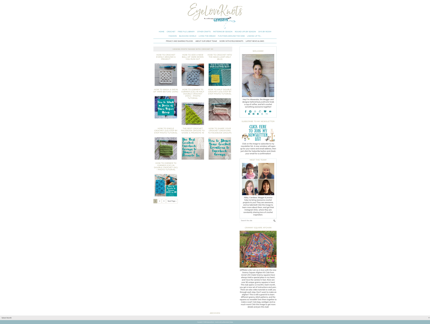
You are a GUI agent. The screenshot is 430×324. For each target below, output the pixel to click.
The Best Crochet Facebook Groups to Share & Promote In (193, 130)
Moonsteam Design (228, 322)
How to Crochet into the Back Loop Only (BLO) (220, 57)
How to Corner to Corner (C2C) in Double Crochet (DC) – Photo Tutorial (166, 166)
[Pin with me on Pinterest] (250, 111)
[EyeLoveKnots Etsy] (262, 114)
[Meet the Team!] (258, 179)
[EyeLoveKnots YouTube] (270, 111)
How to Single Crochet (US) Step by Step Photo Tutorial (165, 130)
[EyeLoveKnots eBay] (267, 114)
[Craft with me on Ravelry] (260, 111)
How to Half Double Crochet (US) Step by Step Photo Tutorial (220, 91)
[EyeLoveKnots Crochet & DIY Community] (249, 114)
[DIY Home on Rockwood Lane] (253, 114)
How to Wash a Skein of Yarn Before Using (165, 90)
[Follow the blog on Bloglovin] (265, 111)
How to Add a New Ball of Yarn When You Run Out (193, 57)
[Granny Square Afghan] (258, 249)
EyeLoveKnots (215, 15)
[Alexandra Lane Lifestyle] (258, 114)
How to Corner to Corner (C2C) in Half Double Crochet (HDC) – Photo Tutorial (192, 93)
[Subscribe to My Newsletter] (258, 133)
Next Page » (172, 201)
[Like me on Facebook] (245, 111)
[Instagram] (255, 111)
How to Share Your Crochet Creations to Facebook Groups (220, 130)
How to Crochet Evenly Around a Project (166, 57)
